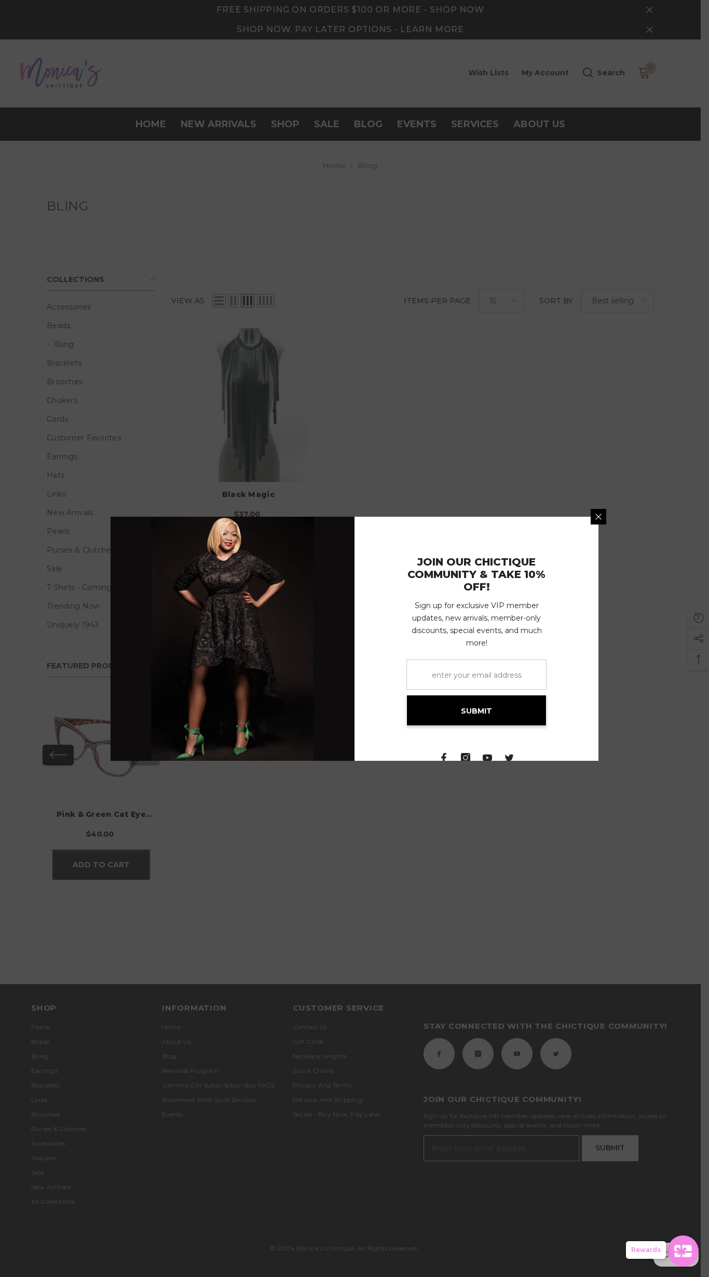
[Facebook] (444, 758)
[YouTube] (487, 758)
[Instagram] (465, 758)
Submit (476, 711)
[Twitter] (509, 758)
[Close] (598, 517)
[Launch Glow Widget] (683, 1251)
